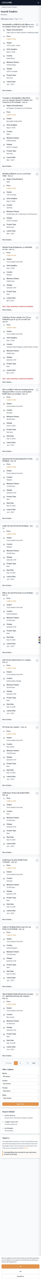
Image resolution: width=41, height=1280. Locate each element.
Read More (20, 1276)
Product (5, 1088)
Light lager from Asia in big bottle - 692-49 (16, 794)
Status (4, 1095)
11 (27, 1063)
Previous (9, 1063)
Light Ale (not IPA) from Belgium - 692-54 (17, 527)
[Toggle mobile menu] (38, 2)
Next (33, 1063)
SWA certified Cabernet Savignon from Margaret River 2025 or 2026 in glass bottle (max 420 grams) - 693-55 (17, 391)
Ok (20, 1266)
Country (4, 1080)
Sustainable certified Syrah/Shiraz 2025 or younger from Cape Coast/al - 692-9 (18, 25)
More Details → (7, 90)
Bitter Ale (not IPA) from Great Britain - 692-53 (18, 594)
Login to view (11, 39)
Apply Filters (20, 1104)
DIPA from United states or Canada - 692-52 (17, 661)
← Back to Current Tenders (9, 7)
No (20, 1271)
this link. (25, 1148)
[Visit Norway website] (39, 637)
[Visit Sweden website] (39, 640)
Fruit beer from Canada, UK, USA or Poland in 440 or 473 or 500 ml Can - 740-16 (16, 319)
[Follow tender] (37, 24)
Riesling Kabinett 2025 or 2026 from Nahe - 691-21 (16, 175)
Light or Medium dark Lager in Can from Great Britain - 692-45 (16, 928)
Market (4, 1073)
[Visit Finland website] (39, 642)
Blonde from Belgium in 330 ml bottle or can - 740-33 (17, 248)
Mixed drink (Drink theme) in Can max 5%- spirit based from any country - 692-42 (17, 996)
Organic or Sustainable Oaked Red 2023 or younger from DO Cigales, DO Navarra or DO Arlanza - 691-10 (17, 100)
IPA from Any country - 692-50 (14, 727)
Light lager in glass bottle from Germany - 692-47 (14, 861)
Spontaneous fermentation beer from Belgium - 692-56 (17, 460)
